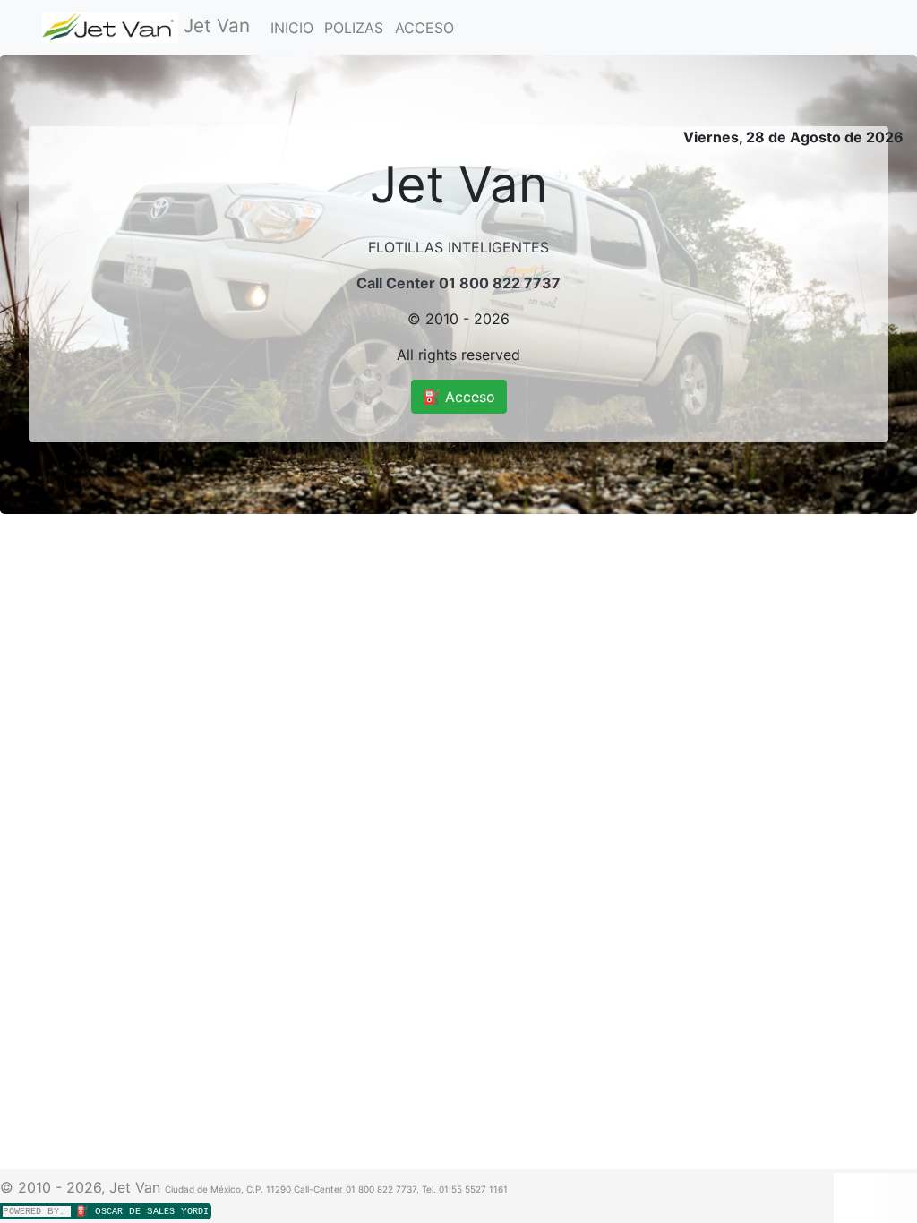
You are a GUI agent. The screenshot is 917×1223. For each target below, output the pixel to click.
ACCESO (424, 28)
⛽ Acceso (459, 397)
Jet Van (214, 25)
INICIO (291, 28)
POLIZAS (353, 28)
